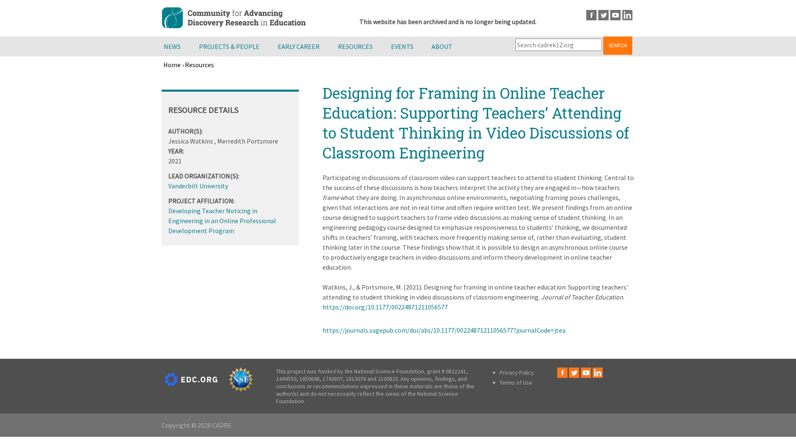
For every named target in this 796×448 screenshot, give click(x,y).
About (442, 46)
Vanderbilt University (198, 186)
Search (618, 45)
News (172, 46)
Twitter (603, 15)
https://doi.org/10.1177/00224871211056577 (385, 307)
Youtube (615, 15)
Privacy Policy (517, 372)
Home (172, 65)
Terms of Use (516, 382)
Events (402, 46)
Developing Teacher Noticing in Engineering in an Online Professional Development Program (222, 221)
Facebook (591, 15)
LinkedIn (627, 15)
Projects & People (229, 46)
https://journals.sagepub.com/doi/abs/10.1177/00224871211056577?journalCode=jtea (444, 330)
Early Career (299, 46)
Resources (355, 46)
